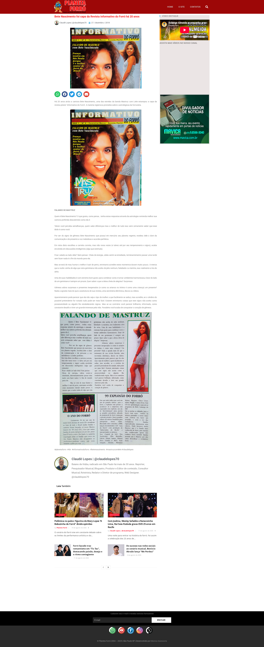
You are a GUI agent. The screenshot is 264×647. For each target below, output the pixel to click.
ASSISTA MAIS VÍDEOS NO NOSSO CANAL (178, 43)
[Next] (108, 567)
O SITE (181, 7)
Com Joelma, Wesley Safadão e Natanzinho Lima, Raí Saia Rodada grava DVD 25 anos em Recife (131, 524)
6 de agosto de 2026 (134, 555)
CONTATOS (195, 7)
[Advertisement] (185, 69)
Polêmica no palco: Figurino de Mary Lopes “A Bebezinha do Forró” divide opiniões (78, 522)
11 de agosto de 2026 (81, 558)
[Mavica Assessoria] (185, 118)
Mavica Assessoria (159, 641)
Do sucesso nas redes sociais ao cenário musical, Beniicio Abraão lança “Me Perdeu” (140, 548)
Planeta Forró (62, 528)
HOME (170, 7)
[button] (207, 7)
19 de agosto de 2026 (78, 528)
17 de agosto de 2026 (145, 531)
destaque (61, 515)
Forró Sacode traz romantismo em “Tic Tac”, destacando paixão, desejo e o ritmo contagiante (87, 550)
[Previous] (103, 567)
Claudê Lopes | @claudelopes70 (122, 531)
